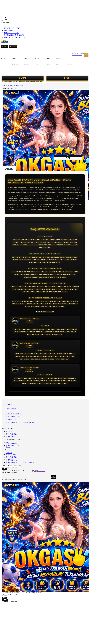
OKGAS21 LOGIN (11, 434)
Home (3, 81)
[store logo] (4, 42)
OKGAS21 (8, 30)
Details (9, 168)
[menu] (36, 65)
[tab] (9, 168)
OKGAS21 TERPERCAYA (15, 37)
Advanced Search (77, 55)
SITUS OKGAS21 (11, 33)
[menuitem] (3, 59)
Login (4, 46)
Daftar (12, 46)
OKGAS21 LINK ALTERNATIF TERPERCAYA (20, 422)
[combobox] (80, 53)
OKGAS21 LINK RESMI (14, 35)
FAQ (7, 442)
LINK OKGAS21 (11, 420)
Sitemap (8, 447)
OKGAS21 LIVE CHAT (13, 445)
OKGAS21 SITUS (11, 459)
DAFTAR (22, 78)
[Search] (86, 55)
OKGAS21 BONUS (11, 444)
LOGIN (67, 78)
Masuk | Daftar (12, 28)
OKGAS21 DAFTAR (12, 436)
